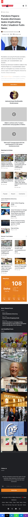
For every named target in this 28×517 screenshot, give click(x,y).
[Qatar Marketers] (7, 5)
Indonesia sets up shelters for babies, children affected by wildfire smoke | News (7, 164)
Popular (5, 194)
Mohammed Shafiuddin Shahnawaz (11, 31)
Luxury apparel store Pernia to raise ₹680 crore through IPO (21, 266)
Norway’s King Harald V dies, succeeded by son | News (7, 181)
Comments (22, 194)
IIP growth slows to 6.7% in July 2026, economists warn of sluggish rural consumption (20, 164)
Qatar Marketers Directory (8, 199)
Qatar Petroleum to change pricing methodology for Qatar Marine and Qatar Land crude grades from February (19, 213)
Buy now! (14, 504)
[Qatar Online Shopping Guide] (5, 205)
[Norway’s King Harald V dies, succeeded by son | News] (7, 175)
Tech (3, 504)
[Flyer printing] (5, 230)
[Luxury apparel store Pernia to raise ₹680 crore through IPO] (20, 261)
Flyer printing (14, 228)
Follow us (4, 468)
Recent (13, 194)
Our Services (8, 504)
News (7, 12)
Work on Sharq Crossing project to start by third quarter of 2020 (18, 222)
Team (14, 502)
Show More (13, 84)
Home (3, 12)
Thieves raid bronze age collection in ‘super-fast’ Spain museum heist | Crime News (21, 182)
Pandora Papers (8, 76)
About (7, 502)
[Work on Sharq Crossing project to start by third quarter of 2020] (5, 223)
